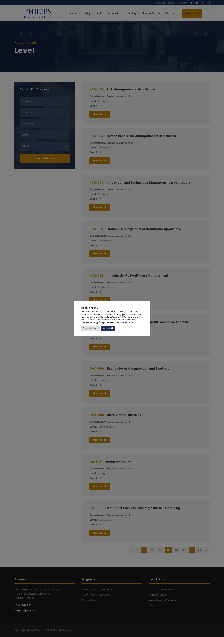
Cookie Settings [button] (90, 328)
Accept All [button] (108, 328)
